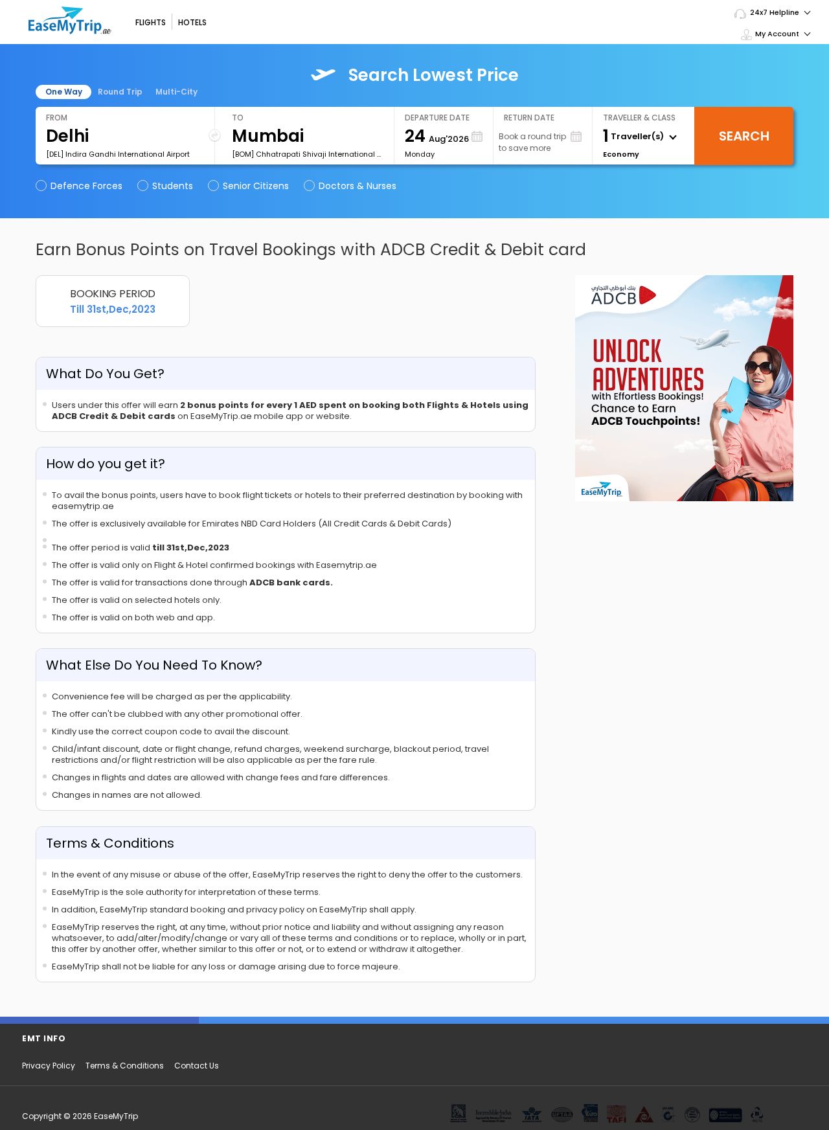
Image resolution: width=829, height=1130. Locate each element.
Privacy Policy (48, 1065)
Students (172, 185)
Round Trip (120, 91)
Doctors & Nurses (357, 185)
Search (744, 136)
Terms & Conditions (124, 1065)
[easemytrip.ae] (69, 20)
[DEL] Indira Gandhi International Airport (118, 154)
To (238, 117)
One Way (63, 91)
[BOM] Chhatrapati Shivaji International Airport (307, 154)
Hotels (192, 22)
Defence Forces (86, 185)
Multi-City (176, 91)
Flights (150, 22)
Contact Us (196, 1065)
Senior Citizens (256, 185)
